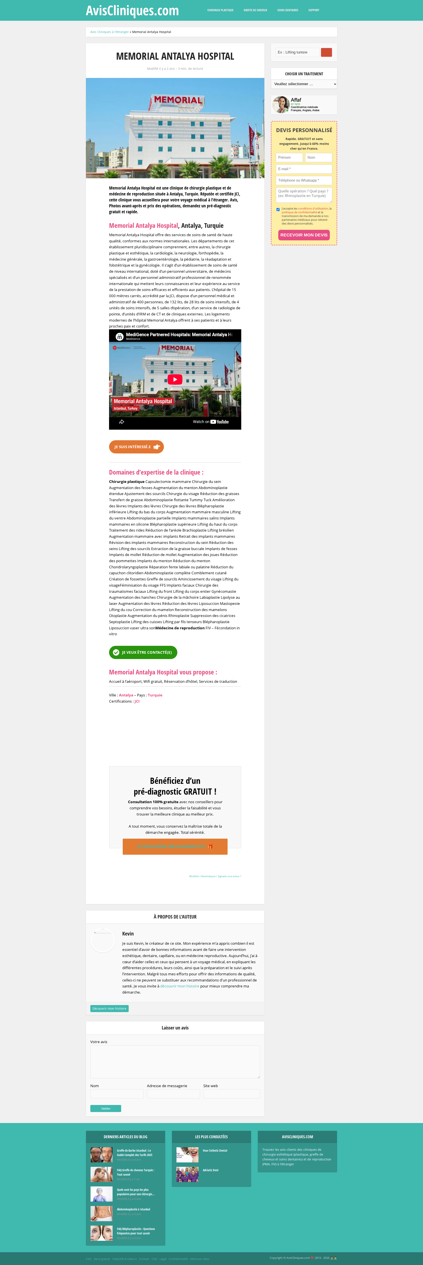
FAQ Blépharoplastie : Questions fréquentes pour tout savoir (136, 1231)
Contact (144, 1259)
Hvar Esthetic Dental (215, 1150)
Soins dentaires (287, 10)
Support (313, 10)
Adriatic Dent (211, 1170)
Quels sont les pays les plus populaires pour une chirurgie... (136, 1192)
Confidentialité (178, 1259)
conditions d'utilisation (313, 208)
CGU (154, 1259)
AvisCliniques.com (132, 10)
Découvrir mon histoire (109, 1008)
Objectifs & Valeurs (124, 1259)
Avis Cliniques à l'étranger (109, 32)
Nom (94, 1085)
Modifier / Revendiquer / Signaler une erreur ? (215, 876)
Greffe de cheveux (255, 10)
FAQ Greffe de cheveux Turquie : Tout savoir (135, 1172)
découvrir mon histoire (179, 986)
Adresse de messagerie (167, 1085)
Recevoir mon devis (304, 235)
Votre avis (98, 1041)
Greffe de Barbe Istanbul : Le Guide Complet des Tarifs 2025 (134, 1152)
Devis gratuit (102, 1259)
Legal (163, 1259)
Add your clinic (199, 1259)
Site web (210, 1085)
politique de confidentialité (299, 212)
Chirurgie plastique (220, 10)
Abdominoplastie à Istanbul (133, 1209)
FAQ (88, 1259)
